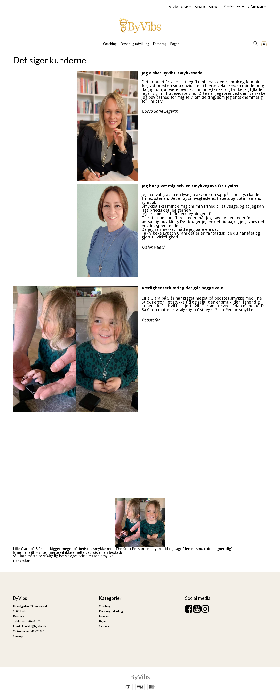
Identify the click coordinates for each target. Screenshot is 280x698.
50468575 (34, 621)
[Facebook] (188, 611)
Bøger (103, 621)
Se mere (104, 626)
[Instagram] (205, 611)
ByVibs (140, 677)
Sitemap (18, 636)
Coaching (105, 606)
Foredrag (104, 616)
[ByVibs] (140, 25)
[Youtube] (197, 611)
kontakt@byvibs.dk (34, 626)
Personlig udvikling (111, 611)
